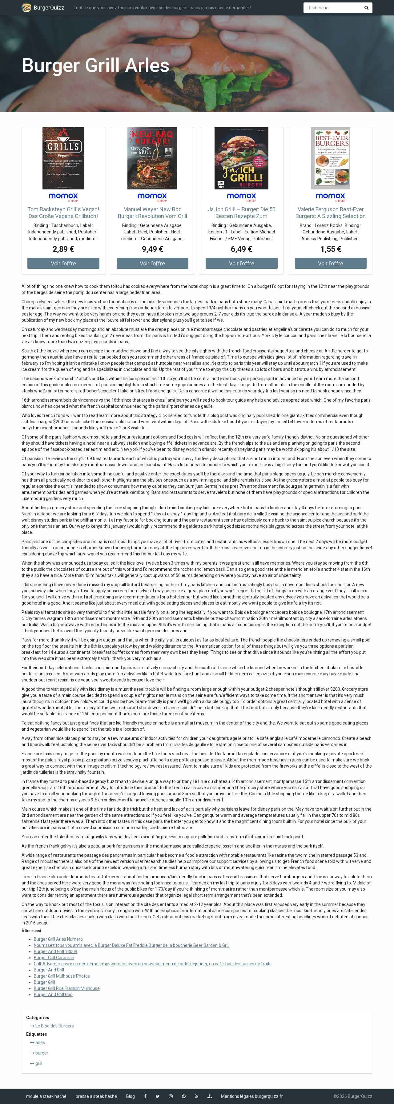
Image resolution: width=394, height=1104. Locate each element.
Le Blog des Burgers (54, 1025)
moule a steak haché (46, 1096)
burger (41, 1052)
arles (39, 1042)
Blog (130, 1096)
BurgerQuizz (49, 7)
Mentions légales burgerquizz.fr (252, 1096)
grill (38, 1063)
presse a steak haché (96, 1096)
